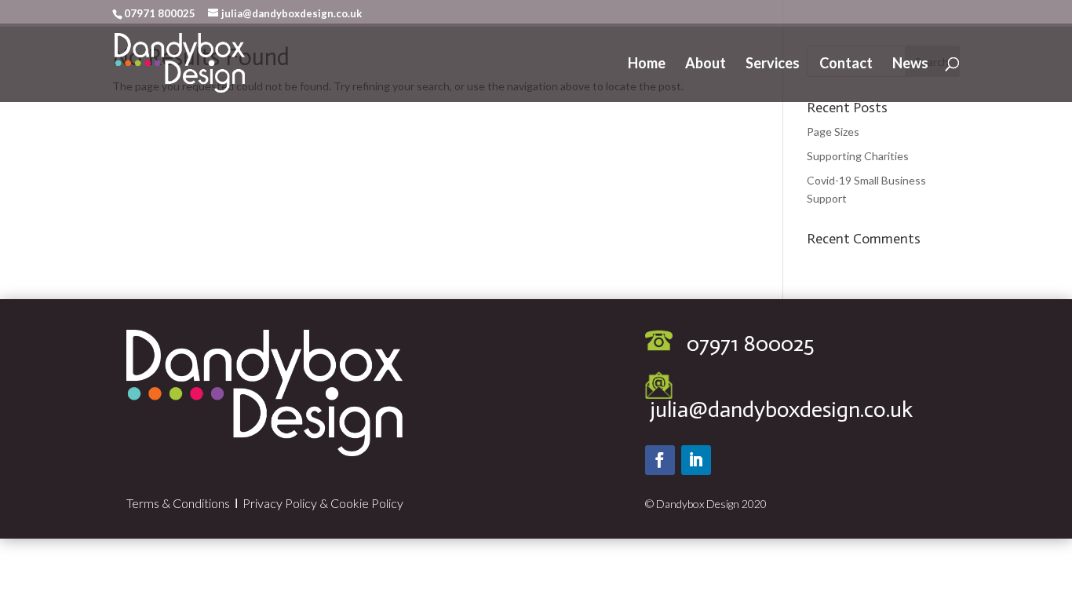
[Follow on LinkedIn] (696, 460)
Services (773, 64)
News (910, 64)
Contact (846, 64)
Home (646, 64)
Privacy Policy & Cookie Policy (322, 502)
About (705, 64)
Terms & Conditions (178, 502)
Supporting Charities (858, 156)
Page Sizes (833, 131)
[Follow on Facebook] (660, 460)
